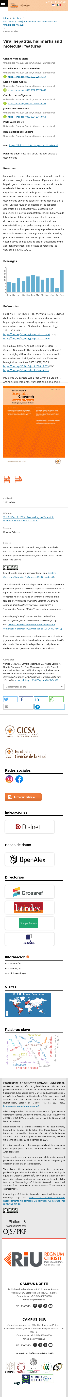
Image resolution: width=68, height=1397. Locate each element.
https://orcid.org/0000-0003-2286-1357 (27, 76)
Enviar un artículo (24, 797)
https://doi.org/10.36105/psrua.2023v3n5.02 (33, 145)
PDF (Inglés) (18, 479)
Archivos (17, 18)
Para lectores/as (13, 963)
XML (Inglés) (7, 479)
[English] (54, 5)
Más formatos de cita (16, 686)
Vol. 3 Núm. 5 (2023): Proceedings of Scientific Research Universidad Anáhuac (30, 23)
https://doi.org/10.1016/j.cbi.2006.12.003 (26, 366)
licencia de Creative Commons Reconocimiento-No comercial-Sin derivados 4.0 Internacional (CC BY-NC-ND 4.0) (34, 1200)
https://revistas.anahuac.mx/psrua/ (21, 1105)
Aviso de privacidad (34, 1299)
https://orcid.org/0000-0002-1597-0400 (27, 90)
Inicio (6, 18)
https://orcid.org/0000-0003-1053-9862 (27, 103)
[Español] (59, 5)
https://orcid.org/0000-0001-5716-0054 (27, 116)
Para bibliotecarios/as (15, 973)
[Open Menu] (3, 3)
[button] (10, 699)
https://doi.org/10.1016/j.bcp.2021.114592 (26, 334)
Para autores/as (13, 968)
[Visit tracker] (28, 1016)
